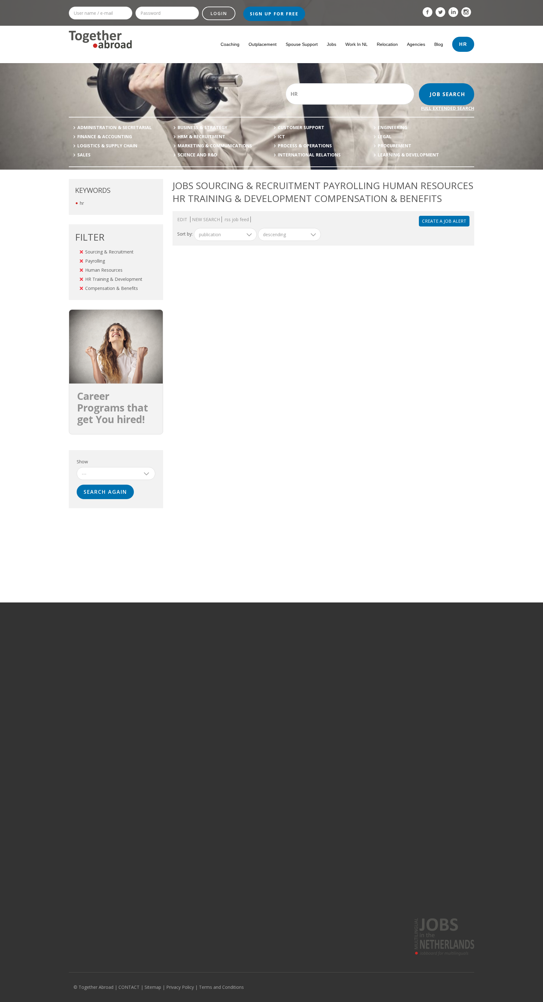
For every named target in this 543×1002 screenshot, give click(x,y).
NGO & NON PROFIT (170, 731)
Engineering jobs (85, 795)
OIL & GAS (161, 640)
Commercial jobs (84, 658)
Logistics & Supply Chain (107, 146)
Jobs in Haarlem (333, 731)
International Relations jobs (95, 785)
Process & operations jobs (94, 640)
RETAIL (158, 758)
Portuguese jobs (416, 713)
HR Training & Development (113, 279)
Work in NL (356, 44)
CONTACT (129, 987)
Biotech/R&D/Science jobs (93, 722)
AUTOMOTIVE (164, 749)
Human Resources (104, 270)
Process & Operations (305, 146)
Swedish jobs (413, 685)
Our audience (82, 898)
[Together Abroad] (100, 51)
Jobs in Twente (248, 749)
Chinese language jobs (422, 767)
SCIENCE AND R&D (197, 155)
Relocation (387, 44)
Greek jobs (411, 831)
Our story (78, 889)
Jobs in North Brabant (255, 658)
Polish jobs (411, 804)
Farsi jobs (410, 840)
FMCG (157, 776)
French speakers (396, 889)
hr (82, 203)
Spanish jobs (413, 703)
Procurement (394, 146)
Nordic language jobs (421, 731)
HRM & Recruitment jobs (91, 694)
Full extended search (447, 108)
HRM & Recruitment (201, 136)
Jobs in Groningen (252, 713)
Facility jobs (79, 767)
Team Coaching (290, 907)
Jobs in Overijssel (251, 703)
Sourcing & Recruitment (109, 252)
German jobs (413, 649)
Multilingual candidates (195, 907)
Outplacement (263, 44)
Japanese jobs (414, 785)
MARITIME (161, 722)
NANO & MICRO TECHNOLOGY (179, 713)
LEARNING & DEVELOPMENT (408, 155)
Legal (385, 136)
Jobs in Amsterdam (335, 640)
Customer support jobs (90, 703)
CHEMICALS (162, 685)
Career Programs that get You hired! (112, 407)
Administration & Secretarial (114, 127)
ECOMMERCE (164, 795)
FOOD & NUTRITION (170, 703)
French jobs (412, 658)
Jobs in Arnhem (332, 758)
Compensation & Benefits (111, 288)
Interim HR (286, 889)
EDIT (183, 219)
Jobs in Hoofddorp (335, 685)
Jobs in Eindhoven (335, 676)
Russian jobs (413, 676)
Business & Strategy (202, 127)
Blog (438, 44)
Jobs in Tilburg (331, 767)
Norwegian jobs (416, 849)
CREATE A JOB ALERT (444, 221)
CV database (185, 898)
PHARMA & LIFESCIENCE (173, 667)
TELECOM (160, 658)
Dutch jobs (411, 776)
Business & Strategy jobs (92, 731)
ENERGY (159, 676)
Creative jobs (81, 713)
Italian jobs (411, 694)
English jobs (412, 640)
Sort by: (185, 234)
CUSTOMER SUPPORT (301, 127)
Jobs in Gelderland (252, 694)
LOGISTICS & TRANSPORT (175, 740)
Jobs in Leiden (331, 703)
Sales (83, 155)
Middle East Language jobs (426, 722)
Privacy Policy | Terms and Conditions (205, 987)
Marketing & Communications (215, 146)
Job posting (183, 889)
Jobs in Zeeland (249, 685)
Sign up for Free (274, 14)
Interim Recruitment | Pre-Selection (309, 898)
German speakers (397, 898)
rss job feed (237, 219)
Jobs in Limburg (249, 676)
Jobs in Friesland (250, 722)
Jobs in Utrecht (248, 667)
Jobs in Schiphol (333, 694)
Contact (76, 907)
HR (463, 44)
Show (82, 462)
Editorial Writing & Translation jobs (101, 740)
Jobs (331, 44)
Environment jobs (85, 758)
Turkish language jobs (422, 813)
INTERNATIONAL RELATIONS (309, 155)
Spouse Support (302, 44)
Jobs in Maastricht (334, 740)
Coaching (230, 44)
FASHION (160, 767)
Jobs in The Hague (335, 658)
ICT (281, 136)
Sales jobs (79, 804)
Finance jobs (81, 676)
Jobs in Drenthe (249, 731)
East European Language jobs (429, 749)
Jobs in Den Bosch (335, 722)
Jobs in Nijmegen (333, 749)
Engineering (392, 127)
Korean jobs (412, 822)
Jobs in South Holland (255, 640)
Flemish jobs (412, 667)
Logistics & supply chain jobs (96, 685)
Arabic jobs (411, 795)
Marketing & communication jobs (100, 667)
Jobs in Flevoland (251, 740)
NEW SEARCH (206, 219)
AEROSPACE (163, 785)
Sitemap (153, 987)
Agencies (416, 44)
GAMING (160, 649)
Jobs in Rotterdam (334, 649)
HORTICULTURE (166, 694)
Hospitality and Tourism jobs (96, 776)
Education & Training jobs (93, 749)
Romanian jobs (415, 758)
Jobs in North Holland (255, 649)
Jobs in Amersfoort (335, 713)
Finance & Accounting (104, 136)
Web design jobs (85, 813)
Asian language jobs (420, 740)
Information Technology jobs (96, 649)
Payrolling (95, 261)
